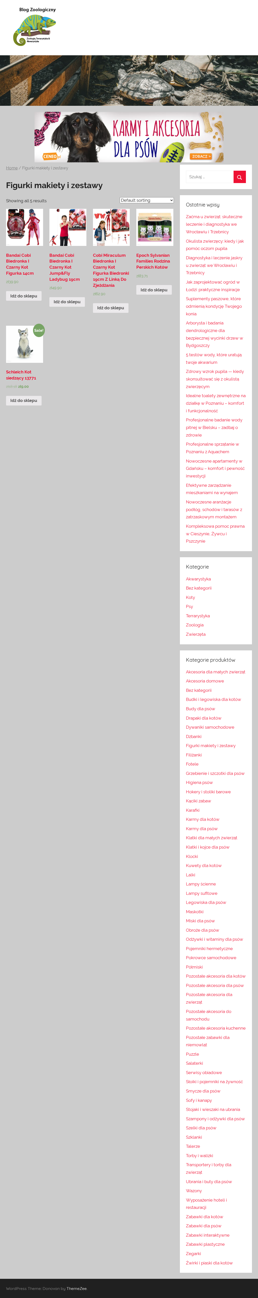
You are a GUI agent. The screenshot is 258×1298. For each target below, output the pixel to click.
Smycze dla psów (203, 1090)
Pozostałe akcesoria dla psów (215, 985)
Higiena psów (199, 782)
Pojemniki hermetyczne (209, 948)
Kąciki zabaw (198, 800)
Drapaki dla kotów (203, 718)
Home (12, 168)
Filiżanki (194, 754)
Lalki (190, 874)
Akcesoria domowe (205, 680)
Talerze (193, 1146)
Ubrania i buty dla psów (209, 1181)
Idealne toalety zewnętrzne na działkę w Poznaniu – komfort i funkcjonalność (216, 403)
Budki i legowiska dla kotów (213, 699)
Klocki (192, 856)
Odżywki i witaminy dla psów (214, 939)
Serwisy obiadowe (204, 1072)
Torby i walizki (199, 1155)
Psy (189, 606)
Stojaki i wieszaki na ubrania (213, 1109)
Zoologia (195, 624)
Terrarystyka (198, 615)
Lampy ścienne (201, 883)
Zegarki (193, 1253)
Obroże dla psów (202, 930)
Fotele (192, 764)
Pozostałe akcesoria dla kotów (216, 976)
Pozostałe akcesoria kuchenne (216, 1028)
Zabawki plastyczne (205, 1244)
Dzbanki (194, 736)
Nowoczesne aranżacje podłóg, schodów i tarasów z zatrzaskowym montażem (214, 509)
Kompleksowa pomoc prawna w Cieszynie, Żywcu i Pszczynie (215, 534)
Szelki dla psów (201, 1127)
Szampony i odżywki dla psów (215, 1118)
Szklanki (194, 1137)
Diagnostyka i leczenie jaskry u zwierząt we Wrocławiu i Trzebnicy (214, 265)
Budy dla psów (200, 708)
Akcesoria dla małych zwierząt (215, 671)
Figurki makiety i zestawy (211, 745)
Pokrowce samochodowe (211, 957)
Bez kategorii (199, 588)
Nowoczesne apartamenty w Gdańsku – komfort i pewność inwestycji (215, 469)
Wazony (194, 1190)
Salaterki (194, 1063)
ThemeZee (77, 1288)
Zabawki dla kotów (204, 1216)
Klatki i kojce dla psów (208, 847)
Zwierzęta (196, 634)
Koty (190, 597)
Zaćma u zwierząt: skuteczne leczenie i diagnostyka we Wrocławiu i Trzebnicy (214, 224)
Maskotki (195, 911)
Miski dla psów (200, 920)
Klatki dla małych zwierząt (211, 837)
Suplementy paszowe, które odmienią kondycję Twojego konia (214, 306)
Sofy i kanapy (199, 1100)
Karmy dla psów (202, 828)
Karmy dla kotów (202, 819)
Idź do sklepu (23, 295)
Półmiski (194, 967)
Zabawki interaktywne (208, 1235)
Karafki (193, 810)
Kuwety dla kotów (204, 865)
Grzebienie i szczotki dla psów (215, 773)
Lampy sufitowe (201, 893)
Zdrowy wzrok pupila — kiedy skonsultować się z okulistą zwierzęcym (215, 379)
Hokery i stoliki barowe (208, 791)
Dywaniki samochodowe (210, 727)
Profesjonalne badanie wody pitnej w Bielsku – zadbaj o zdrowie (214, 427)
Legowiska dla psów (206, 902)
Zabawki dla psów (203, 1225)
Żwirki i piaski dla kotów (209, 1262)
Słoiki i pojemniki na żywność (214, 1081)
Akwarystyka (198, 578)
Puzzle (192, 1054)
